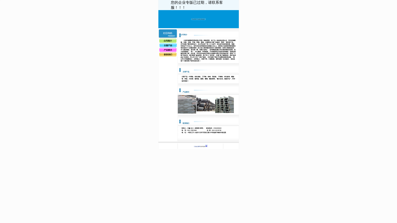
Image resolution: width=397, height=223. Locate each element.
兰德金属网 (197, 146)
